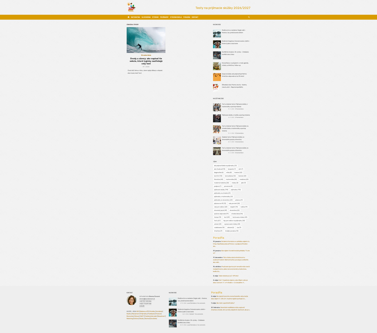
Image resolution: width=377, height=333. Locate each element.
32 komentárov (239, 142)
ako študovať (219, 169)
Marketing (130, 318)
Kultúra (136, 318)
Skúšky (141, 318)
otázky (235, 183)
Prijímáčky (143, 314)
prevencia (228, 186)
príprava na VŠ (220, 203)
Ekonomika (130, 316)
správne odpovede (221, 214)
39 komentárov (239, 109)
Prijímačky (164, 17)
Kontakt (195, 17)
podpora (217, 186)
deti (241, 169)
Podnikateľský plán (151, 316)
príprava (239, 200)
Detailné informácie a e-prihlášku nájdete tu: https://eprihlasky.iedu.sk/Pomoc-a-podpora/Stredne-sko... (231, 244)
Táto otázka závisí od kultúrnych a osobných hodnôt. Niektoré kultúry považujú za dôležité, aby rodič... (230, 260)
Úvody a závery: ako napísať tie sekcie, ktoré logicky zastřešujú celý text (146, 61)
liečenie (242, 176)
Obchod (147, 318)
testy (217, 221)
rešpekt (234, 207)
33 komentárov (239, 133)
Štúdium (155, 17)
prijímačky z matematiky (223, 196)
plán (243, 183)
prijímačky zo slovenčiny (223, 200)
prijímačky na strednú (222, 193)
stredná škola (237, 214)
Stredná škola (176, 17)
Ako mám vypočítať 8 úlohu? (225, 303)
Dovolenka (153, 318)
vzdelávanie (219, 227)
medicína (244, 179)
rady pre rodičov (220, 207)
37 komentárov (239, 117)
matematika (231, 179)
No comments (201, 303)
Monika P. (191, 314)
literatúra (218, 179)
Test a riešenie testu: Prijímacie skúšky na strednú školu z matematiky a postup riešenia (235, 128)
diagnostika (219, 172)
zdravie (230, 227)
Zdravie (136, 316)
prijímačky (236, 190)
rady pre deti (234, 203)
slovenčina (235, 210)
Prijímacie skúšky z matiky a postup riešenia (236, 115)
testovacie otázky (239, 217)
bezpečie (232, 169)
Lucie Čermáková (192, 303)
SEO (137, 311)
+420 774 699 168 (145, 304)
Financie (158, 314)
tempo (217, 217)
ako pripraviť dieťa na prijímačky (225, 165)
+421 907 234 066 (145, 301)
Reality (129, 314)
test (227, 217)
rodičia (244, 207)
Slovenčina (146, 17)
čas (239, 227)
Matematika (135, 17)
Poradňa (186, 17)
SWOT (142, 316)
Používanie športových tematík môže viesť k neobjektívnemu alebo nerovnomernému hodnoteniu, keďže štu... (231, 269)
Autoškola (159, 311)
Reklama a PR (144, 311)
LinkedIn (142, 306)
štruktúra (218, 231)
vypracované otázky (232, 224)
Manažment (136, 314)
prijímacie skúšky (221, 190)
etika (229, 172)
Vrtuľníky (152, 311)
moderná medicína (221, 183)
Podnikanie (151, 314)
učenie (217, 224)
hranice (238, 172)
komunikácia (230, 176)
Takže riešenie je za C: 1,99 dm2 (228, 276)
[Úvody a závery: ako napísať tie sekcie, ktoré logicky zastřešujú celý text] (146, 40)
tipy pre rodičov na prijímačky (234, 221)
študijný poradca (231, 231)
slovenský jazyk (220, 210)
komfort (218, 176)
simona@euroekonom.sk (147, 299)
